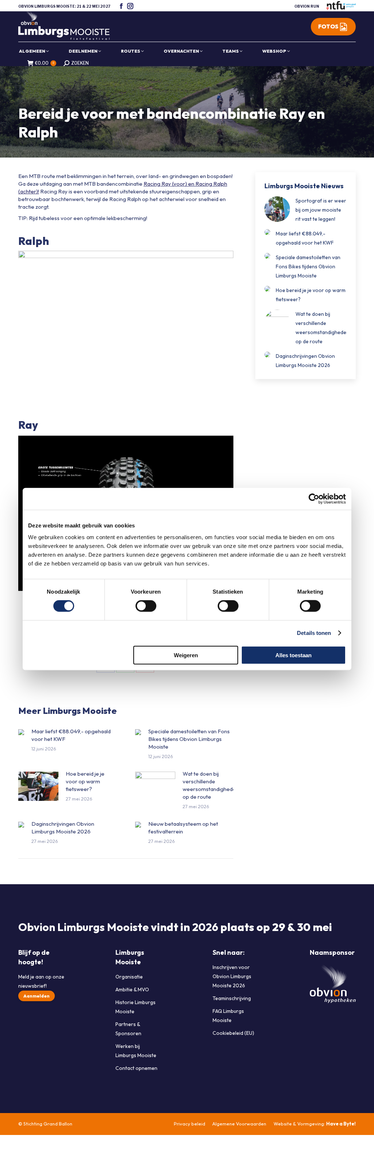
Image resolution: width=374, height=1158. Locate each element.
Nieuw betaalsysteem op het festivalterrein (183, 827)
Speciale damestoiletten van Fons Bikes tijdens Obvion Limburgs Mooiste (189, 739)
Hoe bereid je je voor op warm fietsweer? (85, 781)
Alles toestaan (293, 655)
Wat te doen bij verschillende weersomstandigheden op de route (211, 785)
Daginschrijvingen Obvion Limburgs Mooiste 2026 (62, 827)
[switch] (146, 606)
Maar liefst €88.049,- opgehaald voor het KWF (71, 735)
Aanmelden (36, 996)
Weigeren (186, 655)
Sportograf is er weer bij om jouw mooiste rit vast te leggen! (320, 209)
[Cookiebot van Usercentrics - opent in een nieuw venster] (314, 498)
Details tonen (314, 633)
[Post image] (21, 732)
